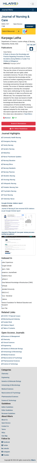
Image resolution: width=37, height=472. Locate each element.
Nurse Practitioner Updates (12, 157)
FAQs (3, 433)
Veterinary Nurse (8, 199)
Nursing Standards (9, 168)
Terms (4, 429)
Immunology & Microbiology (11, 385)
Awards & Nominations (18, 123)
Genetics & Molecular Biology (11, 381)
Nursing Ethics (8, 164)
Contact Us (5, 426)
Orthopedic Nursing (9, 183)
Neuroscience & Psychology (11, 393)
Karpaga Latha (15, 63)
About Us (5, 420)
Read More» (28, 114)
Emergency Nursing (9, 141)
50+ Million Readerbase (19, 129)
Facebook (6, 442)
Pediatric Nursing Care (10, 187)
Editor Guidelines (7, 410)
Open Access (6, 423)
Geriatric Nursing (8, 149)
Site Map (4, 436)
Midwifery (6, 153)
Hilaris (33, 460)
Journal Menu (7, 10)
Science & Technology (9, 400)
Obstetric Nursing (9, 176)
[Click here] (10, 4)
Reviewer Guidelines (8, 413)
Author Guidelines (7, 407)
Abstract (8, 118)
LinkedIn (6, 448)
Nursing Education (9, 160)
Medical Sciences (7, 389)
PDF (15, 118)
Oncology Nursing (9, 180)
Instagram (6, 452)
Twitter (5, 445)
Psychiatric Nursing (9, 191)
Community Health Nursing (12, 137)
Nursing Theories (9, 172)
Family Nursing (8, 145)
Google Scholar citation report (12, 203)
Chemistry (5, 374)
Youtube (6, 455)
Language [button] (29, 26)
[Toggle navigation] (31, 4)
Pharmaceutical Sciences (10, 397)
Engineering (5, 377)
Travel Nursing (8, 195)
